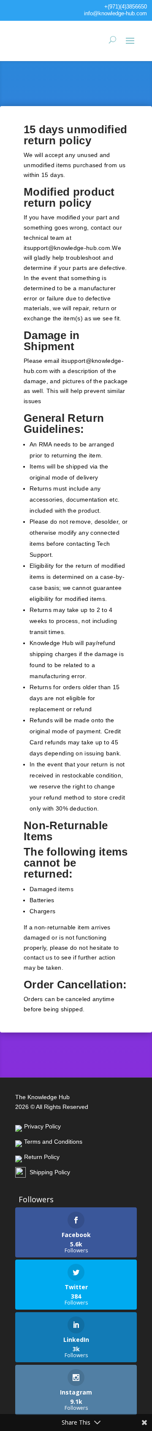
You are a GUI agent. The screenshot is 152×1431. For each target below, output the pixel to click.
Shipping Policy (50, 1172)
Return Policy (42, 1156)
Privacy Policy (42, 1126)
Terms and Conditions (53, 1141)
